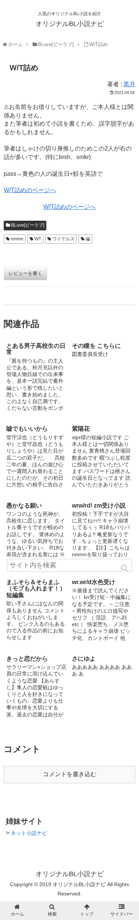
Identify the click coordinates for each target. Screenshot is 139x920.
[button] (125, 568)
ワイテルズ (63, 239)
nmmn (17, 239)
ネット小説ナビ (29, 833)
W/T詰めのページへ (30, 190)
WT (37, 239)
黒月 (129, 84)
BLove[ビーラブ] (27, 225)
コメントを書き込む (69, 774)
